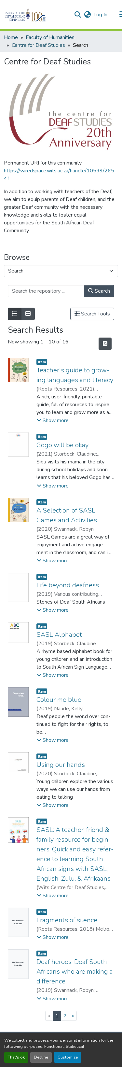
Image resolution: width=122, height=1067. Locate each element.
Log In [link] (100, 14)
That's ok (16, 1057)
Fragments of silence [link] (66, 920)
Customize (68, 1057)
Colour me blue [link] (58, 699)
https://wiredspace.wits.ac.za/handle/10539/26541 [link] (59, 174)
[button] (36, 15)
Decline (41, 1057)
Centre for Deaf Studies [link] (38, 45)
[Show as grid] (28, 314)
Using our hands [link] (60, 764)
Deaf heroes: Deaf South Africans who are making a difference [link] (74, 971)
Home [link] (11, 37)
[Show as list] (14, 314)
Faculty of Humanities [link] (50, 37)
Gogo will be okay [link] (62, 445)
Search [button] (101, 291)
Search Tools (95, 313)
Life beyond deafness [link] (67, 585)
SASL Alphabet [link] (59, 634)
